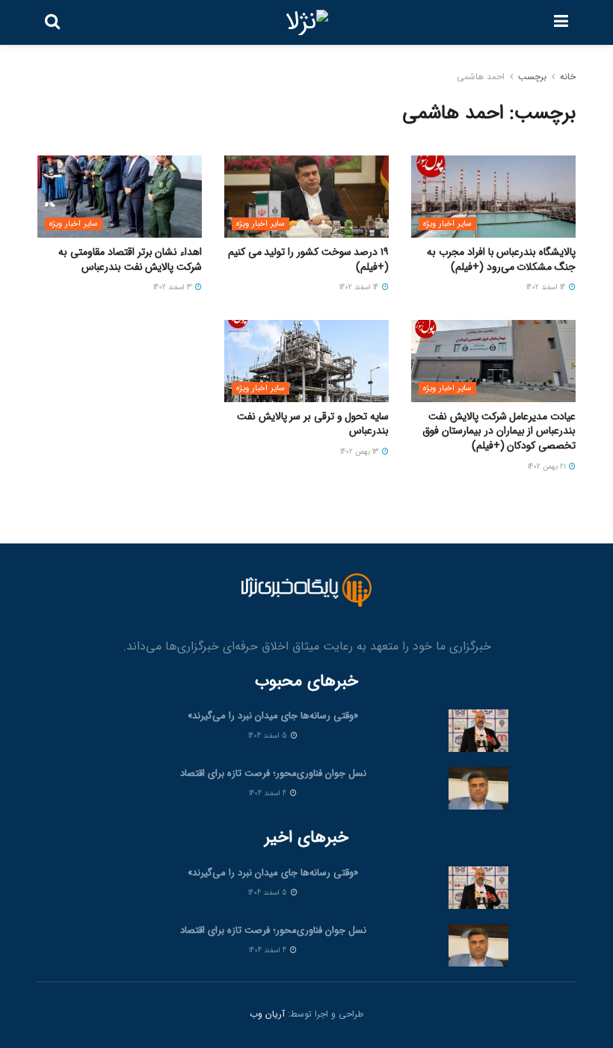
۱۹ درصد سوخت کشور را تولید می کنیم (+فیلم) (308, 259)
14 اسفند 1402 (546, 287)
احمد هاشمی (481, 77)
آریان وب (267, 1014)
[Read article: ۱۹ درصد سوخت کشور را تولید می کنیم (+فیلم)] (306, 196)
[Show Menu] (561, 22)
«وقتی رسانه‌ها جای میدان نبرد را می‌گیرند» (273, 716)
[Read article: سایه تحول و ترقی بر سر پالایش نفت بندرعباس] (306, 361)
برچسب (532, 77)
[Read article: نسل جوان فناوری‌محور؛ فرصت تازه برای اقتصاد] (478, 788)
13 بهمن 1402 (360, 451)
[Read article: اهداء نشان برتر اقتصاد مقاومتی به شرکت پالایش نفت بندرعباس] (119, 196)
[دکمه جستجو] (52, 22)
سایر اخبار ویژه (447, 224)
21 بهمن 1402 (547, 466)
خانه (568, 77)
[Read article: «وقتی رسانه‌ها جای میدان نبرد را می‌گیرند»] (478, 730)
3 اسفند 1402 (173, 287)
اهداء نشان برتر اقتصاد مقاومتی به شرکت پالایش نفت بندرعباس (130, 259)
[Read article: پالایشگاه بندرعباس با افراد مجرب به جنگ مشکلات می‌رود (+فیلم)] (493, 196)
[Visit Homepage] (307, 22)
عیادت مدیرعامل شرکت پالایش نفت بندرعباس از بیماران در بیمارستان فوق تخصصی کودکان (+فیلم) (499, 431)
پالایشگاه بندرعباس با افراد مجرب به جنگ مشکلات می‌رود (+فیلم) (501, 259)
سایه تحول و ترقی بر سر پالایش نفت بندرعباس (313, 424)
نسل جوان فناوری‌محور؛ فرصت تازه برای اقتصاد (273, 773)
